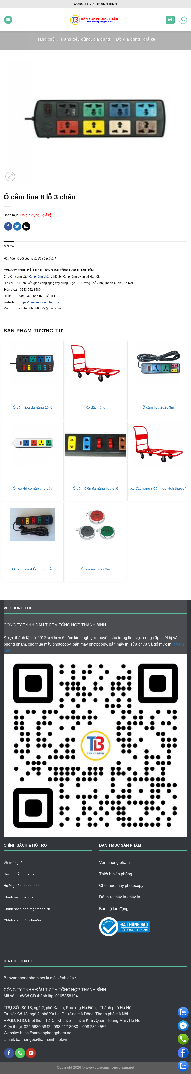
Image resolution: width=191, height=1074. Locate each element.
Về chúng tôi (13, 863)
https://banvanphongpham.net (40, 302)
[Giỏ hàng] (170, 20)
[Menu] (8, 20)
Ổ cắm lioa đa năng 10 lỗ (32, 407)
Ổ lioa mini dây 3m (95, 569)
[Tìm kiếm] (183, 20)
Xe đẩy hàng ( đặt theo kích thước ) (158, 488)
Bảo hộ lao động (113, 909)
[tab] (9, 246)
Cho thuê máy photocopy (121, 885)
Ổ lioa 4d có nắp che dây (32, 488)
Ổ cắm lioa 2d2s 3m (158, 407)
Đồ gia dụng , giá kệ (135, 39)
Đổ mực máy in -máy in (119, 897)
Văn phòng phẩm (114, 862)
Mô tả (9, 246)
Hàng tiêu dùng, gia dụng (85, 39)
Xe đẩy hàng (95, 407)
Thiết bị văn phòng (115, 874)
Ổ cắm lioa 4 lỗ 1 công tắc (32, 569)
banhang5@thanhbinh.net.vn (41, 1039)
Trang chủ (45, 39)
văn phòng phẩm (39, 276)
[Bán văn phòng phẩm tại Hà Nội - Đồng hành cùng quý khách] (95, 19)
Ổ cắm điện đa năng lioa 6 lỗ (95, 488)
